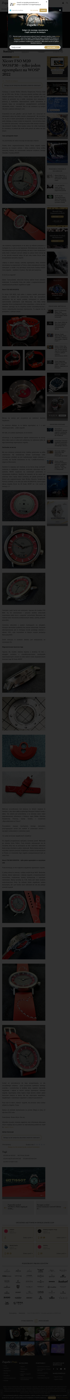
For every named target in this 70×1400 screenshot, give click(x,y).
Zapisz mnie (51, 47)
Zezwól (43, 10)
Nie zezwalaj (34, 10)
